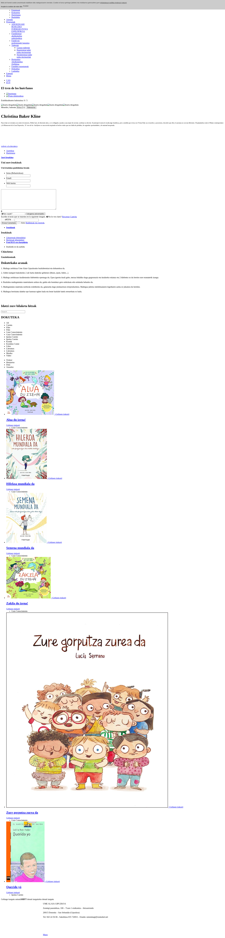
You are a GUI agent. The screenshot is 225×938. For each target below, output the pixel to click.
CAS (8, 80)
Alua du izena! (16, 419)
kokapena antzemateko (35, 214)
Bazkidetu (15, 17)
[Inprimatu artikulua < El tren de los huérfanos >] (11, 94)
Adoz (23, 223)
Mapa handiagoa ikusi (52, 921)
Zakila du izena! (17, 603)
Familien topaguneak (20, 66)
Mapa (45, 935)
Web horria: (11, 183)
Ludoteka (15, 71)
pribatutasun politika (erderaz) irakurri (113, 3)
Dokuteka (15, 69)
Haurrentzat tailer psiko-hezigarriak (24, 51)
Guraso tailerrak (23, 48)
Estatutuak (15, 10)
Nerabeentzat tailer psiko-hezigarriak (24, 56)
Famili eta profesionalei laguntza (20, 42)
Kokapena (15, 12)
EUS (8, 82)
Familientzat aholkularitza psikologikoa (16, 36)
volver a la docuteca (9, 146)
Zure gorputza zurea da (22, 812)
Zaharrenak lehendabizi (16, 238)
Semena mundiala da (20, 548)
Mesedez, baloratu (8, 107)
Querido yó (13, 887)
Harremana (16, 15)
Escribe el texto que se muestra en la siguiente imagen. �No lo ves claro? (39, 217)
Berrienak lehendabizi (15, 240)
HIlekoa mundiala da (20, 483)
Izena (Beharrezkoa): (14, 173)
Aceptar (26, 6)
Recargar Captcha (69, 217)
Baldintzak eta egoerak (35, 223)
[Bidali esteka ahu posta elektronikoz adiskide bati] (14, 96)
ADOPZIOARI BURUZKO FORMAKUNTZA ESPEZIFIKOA (19, 27)
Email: (9, 178)
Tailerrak (15, 45)
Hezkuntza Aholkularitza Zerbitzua (17, 61)
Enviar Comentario (9, 223)
